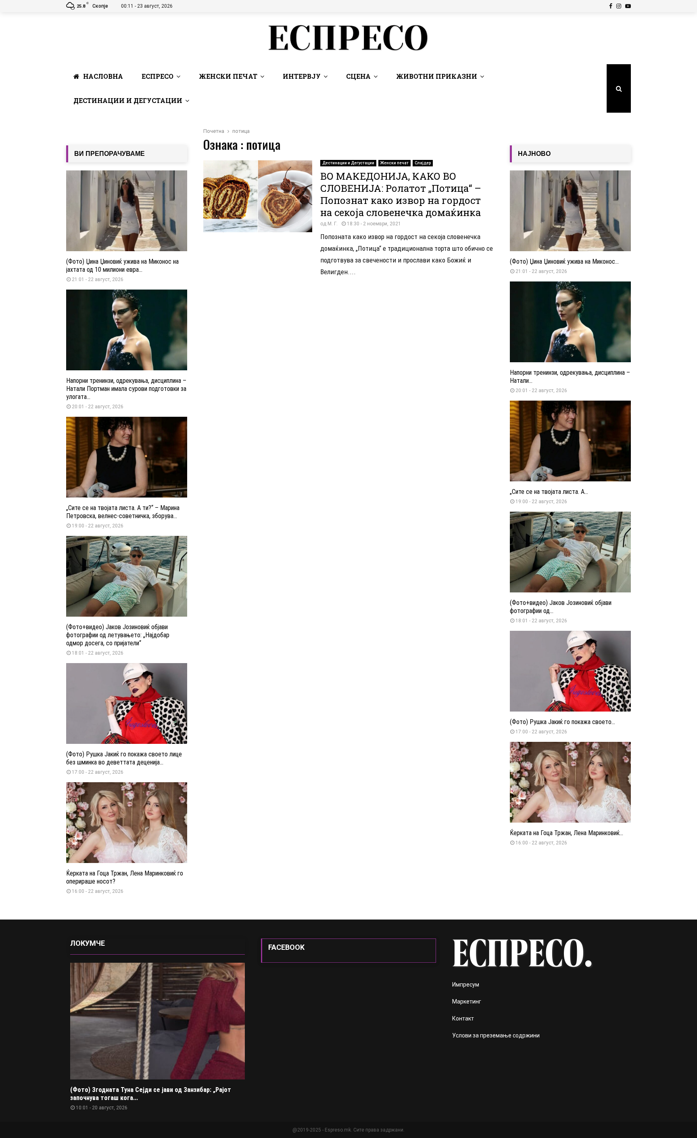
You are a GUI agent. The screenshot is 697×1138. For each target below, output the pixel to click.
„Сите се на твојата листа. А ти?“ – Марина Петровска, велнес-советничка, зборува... (122, 512)
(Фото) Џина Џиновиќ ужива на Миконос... (564, 261)
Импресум (465, 984)
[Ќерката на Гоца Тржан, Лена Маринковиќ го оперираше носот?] (126, 822)
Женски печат (228, 76)
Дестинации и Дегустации (127, 100)
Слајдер (423, 163)
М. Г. (333, 224)
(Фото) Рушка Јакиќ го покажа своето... (562, 722)
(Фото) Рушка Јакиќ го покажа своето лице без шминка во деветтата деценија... (124, 758)
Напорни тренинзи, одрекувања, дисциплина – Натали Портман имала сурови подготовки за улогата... (126, 389)
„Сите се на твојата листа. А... (549, 492)
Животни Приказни (436, 76)
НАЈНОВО (534, 153)
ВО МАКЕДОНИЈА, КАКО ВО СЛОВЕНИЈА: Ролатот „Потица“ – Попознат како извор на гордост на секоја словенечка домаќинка (400, 194)
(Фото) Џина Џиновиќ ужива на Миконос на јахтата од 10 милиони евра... (122, 265)
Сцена (358, 76)
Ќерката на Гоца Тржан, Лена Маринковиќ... (566, 833)
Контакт (463, 1018)
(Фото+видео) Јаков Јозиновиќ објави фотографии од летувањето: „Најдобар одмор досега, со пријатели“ (117, 635)
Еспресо (157, 76)
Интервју (302, 76)
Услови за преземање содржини (496, 1035)
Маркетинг (466, 1001)
